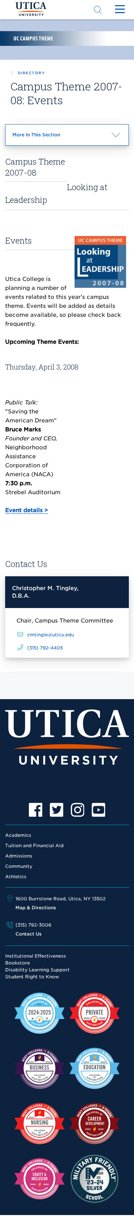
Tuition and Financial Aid (34, 845)
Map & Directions (35, 907)
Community (18, 866)
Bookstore (17, 963)
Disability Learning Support (37, 969)
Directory (31, 73)
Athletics (15, 876)
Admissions (18, 856)
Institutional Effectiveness (35, 956)
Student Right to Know (32, 976)
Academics (18, 835)
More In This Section (48, 138)
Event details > (26, 510)
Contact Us (28, 934)
